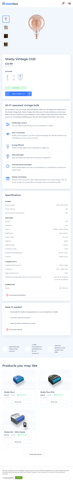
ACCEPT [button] (18, 477)
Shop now (18, 402)
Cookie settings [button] (8, 478)
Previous (5, 14)
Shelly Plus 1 (9, 392)
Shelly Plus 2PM (47, 392)
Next (5, 50)
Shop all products (36, 454)
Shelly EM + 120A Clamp (14, 432)
